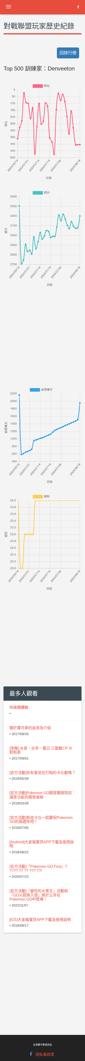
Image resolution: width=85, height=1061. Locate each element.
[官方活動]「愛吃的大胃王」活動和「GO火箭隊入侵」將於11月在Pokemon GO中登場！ (38, 895)
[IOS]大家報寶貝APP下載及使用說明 (40, 920)
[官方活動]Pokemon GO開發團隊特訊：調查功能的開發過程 (42, 795)
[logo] (41, 6)
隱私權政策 (44, 1054)
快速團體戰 (18, 707)
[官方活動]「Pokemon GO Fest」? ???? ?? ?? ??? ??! (38, 868)
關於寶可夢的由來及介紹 (30, 728)
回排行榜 (68, 53)
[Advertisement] (42, 330)
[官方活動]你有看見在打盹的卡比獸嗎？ (42, 773)
